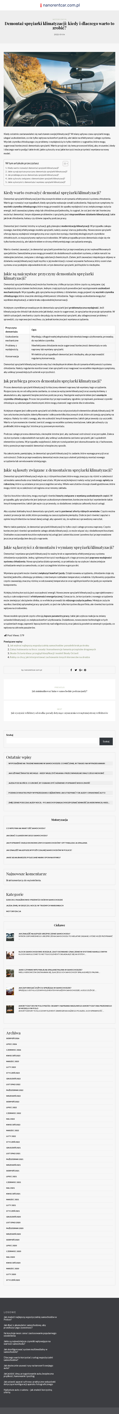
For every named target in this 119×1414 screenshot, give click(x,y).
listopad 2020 (13, 1222)
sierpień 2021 (12, 1171)
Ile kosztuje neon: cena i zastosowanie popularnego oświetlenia (30, 1334)
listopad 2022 (13, 1084)
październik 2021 (14, 1159)
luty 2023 (11, 1067)
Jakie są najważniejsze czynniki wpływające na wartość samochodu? (27, 1342)
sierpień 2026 (12, 1038)
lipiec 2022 (11, 1107)
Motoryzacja (59, 19)
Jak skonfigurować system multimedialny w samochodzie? (25, 1350)
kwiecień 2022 (13, 1124)
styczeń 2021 (13, 1211)
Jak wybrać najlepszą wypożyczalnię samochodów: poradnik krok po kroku (49, 645)
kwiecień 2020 (13, 1263)
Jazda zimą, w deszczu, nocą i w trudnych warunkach (35, 905)
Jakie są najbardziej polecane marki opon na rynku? (33, 857)
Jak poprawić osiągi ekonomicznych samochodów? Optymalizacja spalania (46, 843)
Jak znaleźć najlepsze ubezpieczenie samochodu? (44, 934)
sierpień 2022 (12, 1101)
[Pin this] (85, 670)
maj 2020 (10, 1257)
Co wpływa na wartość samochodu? (26, 828)
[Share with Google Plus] (80, 670)
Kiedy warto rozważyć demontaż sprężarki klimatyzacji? (33, 168)
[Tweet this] (76, 670)
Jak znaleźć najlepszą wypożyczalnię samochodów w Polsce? (39, 850)
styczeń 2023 (13, 1073)
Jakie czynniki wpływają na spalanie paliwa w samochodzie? (50, 970)
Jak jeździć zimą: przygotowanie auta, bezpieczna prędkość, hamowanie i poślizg (29, 1374)
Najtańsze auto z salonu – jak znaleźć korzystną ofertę (28, 1391)
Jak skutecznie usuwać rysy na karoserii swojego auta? (28, 1366)
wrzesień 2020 (13, 1234)
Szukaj (9, 734)
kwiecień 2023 (13, 1055)
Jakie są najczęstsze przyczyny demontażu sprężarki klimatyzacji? (37, 171)
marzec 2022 (12, 1130)
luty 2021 (11, 1205)
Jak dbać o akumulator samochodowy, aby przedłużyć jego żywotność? (25, 1326)
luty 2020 (11, 1274)
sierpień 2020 (12, 1240)
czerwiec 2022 (13, 1113)
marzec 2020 (12, 1268)
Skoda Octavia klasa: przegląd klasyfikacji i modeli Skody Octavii (44, 653)
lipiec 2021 (11, 1176)
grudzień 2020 (13, 1217)
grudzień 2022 (13, 1078)
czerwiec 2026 (13, 1050)
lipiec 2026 (11, 1044)
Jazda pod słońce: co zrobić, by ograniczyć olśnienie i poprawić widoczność (49, 783)
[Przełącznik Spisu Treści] (63, 163)
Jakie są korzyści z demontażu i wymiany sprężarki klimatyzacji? (37, 182)
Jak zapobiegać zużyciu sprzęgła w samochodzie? (45, 988)
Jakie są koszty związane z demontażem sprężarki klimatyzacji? (36, 178)
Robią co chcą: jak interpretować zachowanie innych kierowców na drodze (50, 657)
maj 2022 (10, 1119)
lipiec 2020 (11, 1245)
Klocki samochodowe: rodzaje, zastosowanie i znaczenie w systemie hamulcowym (63, 952)
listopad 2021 (13, 1153)
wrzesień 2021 (13, 1165)
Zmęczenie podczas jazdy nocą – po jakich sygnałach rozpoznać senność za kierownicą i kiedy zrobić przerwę (61, 802)
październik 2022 (14, 1090)
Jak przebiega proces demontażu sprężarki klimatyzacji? (33, 175)
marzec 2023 (12, 1061)
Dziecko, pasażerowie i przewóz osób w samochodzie (34, 900)
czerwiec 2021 (13, 1182)
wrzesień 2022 (13, 1096)
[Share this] (71, 670)
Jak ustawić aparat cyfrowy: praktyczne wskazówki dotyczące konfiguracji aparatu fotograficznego (29, 1383)
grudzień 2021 (13, 1148)
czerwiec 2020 (13, 1251)
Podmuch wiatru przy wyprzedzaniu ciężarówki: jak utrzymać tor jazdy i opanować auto (57, 793)
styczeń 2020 (13, 1280)
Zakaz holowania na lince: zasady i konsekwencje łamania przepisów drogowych (53, 649)
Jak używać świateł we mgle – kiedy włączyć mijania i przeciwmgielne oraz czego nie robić (56, 773)
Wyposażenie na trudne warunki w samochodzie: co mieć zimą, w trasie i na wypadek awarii (57, 763)
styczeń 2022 (13, 1142)
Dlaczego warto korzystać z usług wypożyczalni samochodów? (28, 1358)
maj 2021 (10, 1188)
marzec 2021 (12, 1199)
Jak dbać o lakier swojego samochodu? (27, 835)
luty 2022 (11, 1136)
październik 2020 (14, 1228)
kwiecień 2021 (13, 1194)
